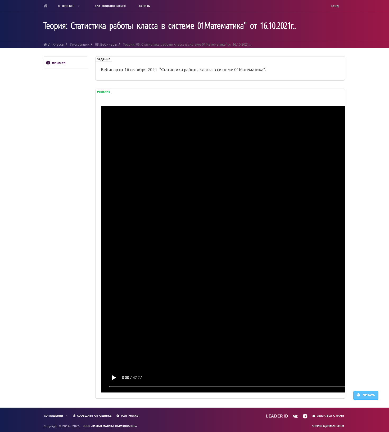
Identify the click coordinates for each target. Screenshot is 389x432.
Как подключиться (110, 6)
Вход (335, 6)
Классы (58, 44)
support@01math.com (328, 426)
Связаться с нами (330, 415)
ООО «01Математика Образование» (110, 426)
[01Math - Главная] (46, 6)
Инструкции (79, 44)
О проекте (67, 6)
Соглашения (53, 415)
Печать (367, 395)
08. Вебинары (106, 44)
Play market (130, 415)
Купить (144, 6)
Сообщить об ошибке (94, 415)
